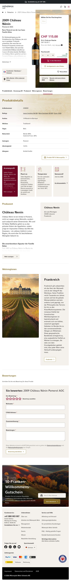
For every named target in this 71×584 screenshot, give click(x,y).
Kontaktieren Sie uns (11, 525)
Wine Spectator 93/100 (46, 113)
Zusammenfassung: (12, 421)
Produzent (27, 91)
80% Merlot (10, 78)
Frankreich (9, 70)
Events (23, 531)
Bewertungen (48, 91)
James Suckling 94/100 (30, 113)
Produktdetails (7, 91)
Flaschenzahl (45, 52)
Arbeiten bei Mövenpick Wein (30, 520)
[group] (54, 24)
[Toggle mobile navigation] (68, 7)
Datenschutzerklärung (54, 445)
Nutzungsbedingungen (15, 447)
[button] (61, 6)
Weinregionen (37, 91)
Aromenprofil (18, 91)
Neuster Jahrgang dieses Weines (57, 79)
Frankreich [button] (49, 359)
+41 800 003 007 (11, 516)
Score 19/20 (57, 113)
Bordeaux (17, 70)
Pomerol (9, 72)
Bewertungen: (10, 430)
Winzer (23, 535)
